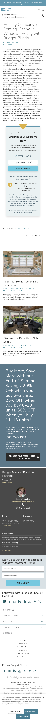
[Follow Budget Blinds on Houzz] (19, 601)
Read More (7, 525)
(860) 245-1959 (43, 15)
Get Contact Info (21, 17)
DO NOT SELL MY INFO (23, 653)
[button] (9, 17)
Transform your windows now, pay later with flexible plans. (23, 3)
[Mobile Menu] (43, 10)
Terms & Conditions (23, 647)
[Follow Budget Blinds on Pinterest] (34, 601)
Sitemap (23, 640)
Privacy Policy (30, 205)
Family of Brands (11, 616)
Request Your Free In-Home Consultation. (22, 457)
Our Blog (7, 633)
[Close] (43, 697)
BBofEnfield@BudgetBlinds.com (23, 502)
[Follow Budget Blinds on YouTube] (29, 601)
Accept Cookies (23, 716)
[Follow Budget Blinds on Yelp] (24, 601)
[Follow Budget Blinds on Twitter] (39, 601)
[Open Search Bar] (39, 10)
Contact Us (8, 610)
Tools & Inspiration (12, 627)
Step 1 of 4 (24, 156)
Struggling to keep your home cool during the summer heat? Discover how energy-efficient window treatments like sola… (20, 297)
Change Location (7, 482)
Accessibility (23, 650)
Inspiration (20, 229)
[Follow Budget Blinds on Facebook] (9, 601)
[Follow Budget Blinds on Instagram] (14, 601)
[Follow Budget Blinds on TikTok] (34, 671)
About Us (7, 621)
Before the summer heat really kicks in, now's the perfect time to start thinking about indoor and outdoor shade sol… (22, 353)
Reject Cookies (30, 711)
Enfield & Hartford (10, 15)
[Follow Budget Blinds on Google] (4, 601)
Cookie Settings (15, 711)
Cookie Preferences (23, 657)
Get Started (23, 168)
